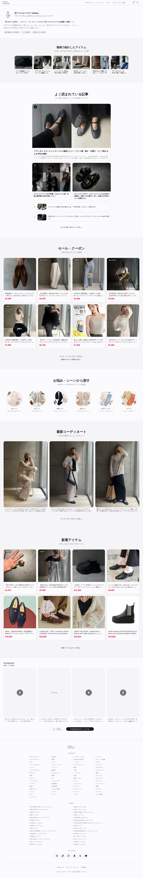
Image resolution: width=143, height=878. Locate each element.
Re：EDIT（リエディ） (81, 836)
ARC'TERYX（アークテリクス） (39, 809)
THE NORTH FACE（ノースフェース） (41, 807)
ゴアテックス (78, 789)
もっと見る (57, 729)
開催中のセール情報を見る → (71, 359)
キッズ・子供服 (100, 759)
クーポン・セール (79, 757)
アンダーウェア (78, 765)
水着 (31, 775)
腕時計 (54, 770)
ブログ (108, 3)
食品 (31, 786)
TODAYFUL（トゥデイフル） (38, 834)
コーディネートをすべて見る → (71, 519)
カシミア (76, 791)
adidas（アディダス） (80, 807)
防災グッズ (33, 789)
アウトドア (99, 775)
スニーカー (99, 765)
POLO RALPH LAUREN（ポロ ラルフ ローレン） (88, 823)
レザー (32, 794)
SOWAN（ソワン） (35, 836)
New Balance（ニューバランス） (40, 818)
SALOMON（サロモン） (81, 818)
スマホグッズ (56, 773)
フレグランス (78, 783)
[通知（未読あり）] (133, 3)
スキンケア (99, 778)
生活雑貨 (54, 786)
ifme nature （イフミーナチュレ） (40, 839)
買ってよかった (34, 757)
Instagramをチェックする (80, 729)
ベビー (54, 762)
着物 (53, 775)
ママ (31, 762)
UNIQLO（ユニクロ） (80, 844)
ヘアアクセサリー (35, 770)
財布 (75, 767)
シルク (76, 794)
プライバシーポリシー (72, 867)
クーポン (98, 757)
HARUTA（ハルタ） (80, 842)
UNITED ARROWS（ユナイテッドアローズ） (43, 831)
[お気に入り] (137, 3)
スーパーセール (34, 759)
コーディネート (100, 3)
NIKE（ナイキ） (34, 815)
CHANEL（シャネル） (36, 823)
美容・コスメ (78, 778)
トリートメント (100, 783)
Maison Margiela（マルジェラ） (84, 820)
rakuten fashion (78, 759)
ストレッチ (33, 797)
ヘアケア (32, 783)
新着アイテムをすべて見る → (71, 648)
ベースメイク (34, 781)
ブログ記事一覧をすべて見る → (71, 227)
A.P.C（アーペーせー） (36, 842)
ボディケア (99, 781)
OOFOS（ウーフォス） (37, 826)
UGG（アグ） (34, 828)
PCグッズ (32, 773)
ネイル (76, 781)
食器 (97, 773)
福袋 (53, 759)
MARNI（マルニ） (35, 820)
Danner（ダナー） (35, 812)
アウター (98, 762)
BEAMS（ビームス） (80, 834)
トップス (76, 762)
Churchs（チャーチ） (80, 828)
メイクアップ (56, 781)
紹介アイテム (89, 3)
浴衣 (75, 775)
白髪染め (54, 783)
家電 (97, 786)
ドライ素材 (99, 794)
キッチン (76, 786)
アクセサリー (100, 767)
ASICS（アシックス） (80, 809)
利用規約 (83, 867)
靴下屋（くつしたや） (36, 844)
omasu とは (60, 867)
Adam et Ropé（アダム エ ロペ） (84, 812)
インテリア (77, 773)
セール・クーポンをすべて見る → (71, 356)
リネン (54, 794)
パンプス (54, 767)
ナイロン (98, 789)
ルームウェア (100, 770)
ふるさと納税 (56, 789)
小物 (75, 770)
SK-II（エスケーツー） (80, 839)
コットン (32, 791)
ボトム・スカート (57, 765)
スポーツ (32, 778)
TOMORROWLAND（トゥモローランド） (86, 831)
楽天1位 (54, 757)
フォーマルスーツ (35, 765)
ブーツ (32, 767)
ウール (54, 791)
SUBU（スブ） (78, 826)
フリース (98, 791)
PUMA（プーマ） (79, 815)
